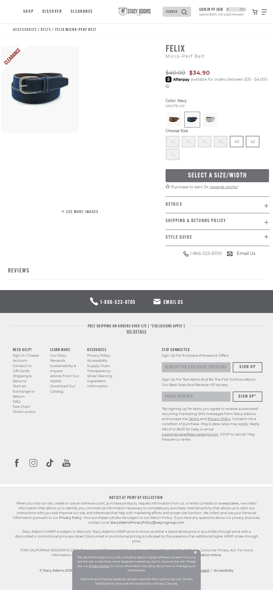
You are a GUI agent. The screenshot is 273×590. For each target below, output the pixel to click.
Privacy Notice (99, 566)
